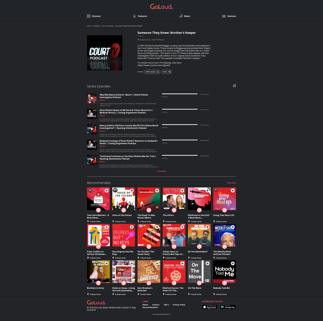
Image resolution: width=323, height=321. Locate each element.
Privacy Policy (179, 304)
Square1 (167, 314)
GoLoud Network (150, 307)
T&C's (166, 304)
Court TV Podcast (107, 26)
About (145, 304)
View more (161, 171)
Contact (155, 304)
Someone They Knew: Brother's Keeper (129, 26)
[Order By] (234, 85)
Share (165, 71)
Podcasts (96, 26)
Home (89, 26)
